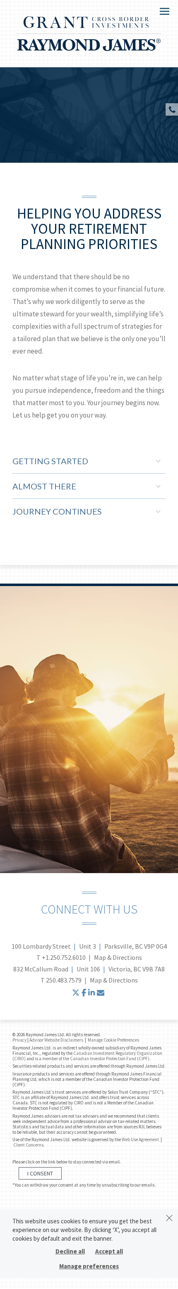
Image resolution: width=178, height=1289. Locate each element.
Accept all (109, 1251)
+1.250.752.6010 (64, 957)
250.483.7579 (64, 980)
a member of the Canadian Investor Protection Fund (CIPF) (94, 1058)
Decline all (70, 1251)
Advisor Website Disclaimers (56, 1040)
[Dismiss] (169, 1218)
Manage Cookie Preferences (113, 1040)
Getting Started (50, 461)
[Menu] (159, 10)
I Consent (40, 1173)
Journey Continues (57, 511)
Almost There (44, 486)
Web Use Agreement (141, 1139)
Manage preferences (89, 1266)
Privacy (19, 1040)
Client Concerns (28, 1145)
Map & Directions (118, 957)
